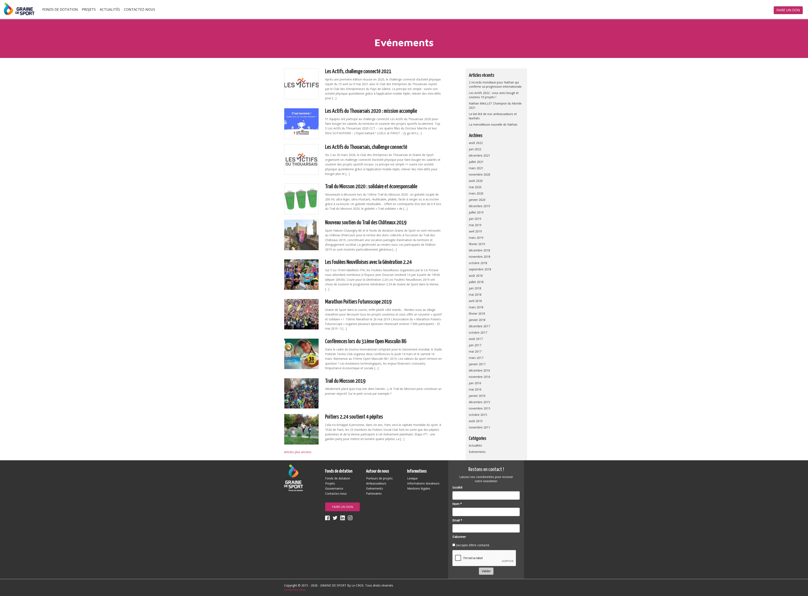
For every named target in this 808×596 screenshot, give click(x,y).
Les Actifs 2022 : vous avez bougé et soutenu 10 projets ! (494, 95)
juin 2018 (475, 288)
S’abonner (459, 537)
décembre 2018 (479, 250)
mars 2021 (476, 168)
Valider (486, 571)
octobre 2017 (478, 332)
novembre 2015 (479, 408)
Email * (457, 520)
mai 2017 (475, 351)
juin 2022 (475, 149)
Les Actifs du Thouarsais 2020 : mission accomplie (371, 111)
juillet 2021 (476, 162)
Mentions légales (418, 488)
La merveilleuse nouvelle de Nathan (493, 124)
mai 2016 (475, 389)
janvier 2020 (477, 200)
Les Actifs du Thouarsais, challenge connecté (366, 147)
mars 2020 (476, 193)
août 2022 (476, 143)
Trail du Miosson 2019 (345, 381)
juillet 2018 (476, 282)
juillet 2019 (476, 212)
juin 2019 (475, 219)
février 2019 (477, 244)
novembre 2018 (479, 257)
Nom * (457, 504)
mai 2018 (475, 295)
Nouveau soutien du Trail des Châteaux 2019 (366, 223)
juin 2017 (475, 345)
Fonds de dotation (60, 9)
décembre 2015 (479, 402)
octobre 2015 (478, 415)
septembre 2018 (480, 269)
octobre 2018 (478, 263)
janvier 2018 (477, 320)
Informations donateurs (423, 483)
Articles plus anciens (297, 452)
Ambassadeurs (376, 483)
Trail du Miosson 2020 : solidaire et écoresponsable (371, 186)
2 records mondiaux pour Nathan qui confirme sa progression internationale (495, 84)
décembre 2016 (479, 370)
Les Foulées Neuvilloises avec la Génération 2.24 (368, 262)
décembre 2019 (479, 206)
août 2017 (476, 339)
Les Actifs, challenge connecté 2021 (358, 71)
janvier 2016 (477, 396)
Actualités (110, 9)
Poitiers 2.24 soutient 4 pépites (354, 417)
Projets (89, 9)
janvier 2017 (477, 364)
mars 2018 (476, 307)
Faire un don (788, 10)
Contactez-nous (139, 9)
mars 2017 (476, 358)
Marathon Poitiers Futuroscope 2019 (358, 302)
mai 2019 (475, 225)
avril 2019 (475, 231)
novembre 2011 (479, 427)
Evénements (477, 452)
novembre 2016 (479, 377)
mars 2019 (476, 238)
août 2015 (476, 421)
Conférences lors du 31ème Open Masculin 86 (366, 341)
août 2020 (476, 181)
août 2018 (476, 276)
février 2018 (477, 313)
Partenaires (374, 493)
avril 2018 (475, 301)
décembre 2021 (479, 155)
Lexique (412, 478)
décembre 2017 (479, 326)
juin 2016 (475, 383)
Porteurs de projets (379, 478)
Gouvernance (334, 488)
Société (457, 487)
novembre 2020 (479, 174)
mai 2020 (475, 187)
